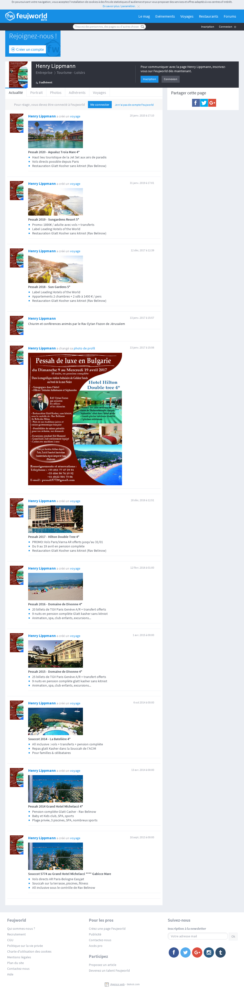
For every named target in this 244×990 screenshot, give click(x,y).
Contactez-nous (18, 968)
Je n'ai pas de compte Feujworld (134, 104)
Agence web (117, 984)
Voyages (186, 16)
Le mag (144, 16)
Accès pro (95, 946)
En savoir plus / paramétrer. (119, 6)
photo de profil (84, 348)
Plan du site (15, 963)
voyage (75, 116)
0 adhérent (45, 82)
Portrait (36, 92)
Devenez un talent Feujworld (109, 970)
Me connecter (99, 104)
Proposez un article (102, 965)
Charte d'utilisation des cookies (29, 951)
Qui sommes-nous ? (21, 928)
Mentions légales (19, 957)
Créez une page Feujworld (107, 928)
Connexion (225, 26)
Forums (230, 16)
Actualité (16, 92)
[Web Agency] (107, 984)
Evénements (165, 16)
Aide (10, 974)
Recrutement (16, 934)
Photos (55, 92)
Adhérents (77, 92)
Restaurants (208, 16)
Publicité (95, 934)
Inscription (207, 26)
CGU (10, 940)
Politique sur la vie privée (25, 946)
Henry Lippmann (56, 66)
